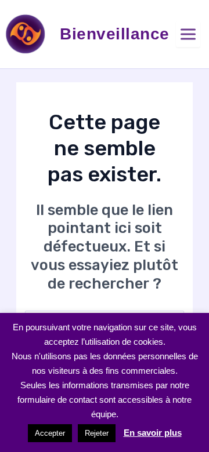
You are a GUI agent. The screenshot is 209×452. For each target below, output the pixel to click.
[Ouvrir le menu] (188, 34)
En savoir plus (153, 433)
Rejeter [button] (97, 433)
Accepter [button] (50, 433)
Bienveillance (115, 34)
